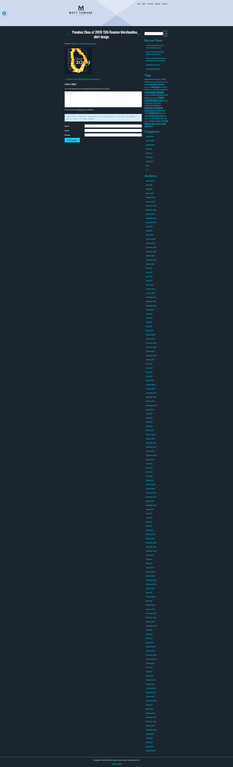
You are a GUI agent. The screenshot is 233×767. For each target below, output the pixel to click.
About (144, 4)
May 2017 (149, 522)
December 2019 (151, 393)
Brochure (147, 87)
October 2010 (150, 725)
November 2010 (151, 721)
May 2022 (149, 276)
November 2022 (151, 251)
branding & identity (156, 84)
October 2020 (150, 351)
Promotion (159, 116)
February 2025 (150, 197)
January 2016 (150, 576)
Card (161, 87)
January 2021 (150, 339)
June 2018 (149, 468)
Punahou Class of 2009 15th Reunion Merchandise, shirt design (105, 34)
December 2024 (151, 205)
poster (147, 116)
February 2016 (150, 572)
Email (67, 130)
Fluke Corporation (154, 99)
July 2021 (149, 314)
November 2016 (151, 547)
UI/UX (152, 121)
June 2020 (149, 368)
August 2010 (150, 734)
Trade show (163, 118)
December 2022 (151, 247)
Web (147, 165)
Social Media (155, 118)
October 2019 (150, 401)
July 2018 (149, 463)
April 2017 (149, 526)
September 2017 (151, 505)
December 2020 (151, 343)
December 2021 (151, 297)
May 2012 (149, 671)
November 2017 (151, 497)
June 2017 (149, 517)
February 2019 (150, 434)
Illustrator (149, 108)
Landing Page (160, 110)
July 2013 (149, 630)
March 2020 (150, 380)
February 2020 (150, 384)
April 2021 (149, 326)
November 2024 (151, 210)
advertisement (150, 79)
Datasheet (147, 95)
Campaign (155, 87)
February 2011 (150, 713)
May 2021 (149, 322)
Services (157, 4)
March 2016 (150, 567)
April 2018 (149, 476)
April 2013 (149, 638)
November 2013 (151, 617)
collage (151, 89)
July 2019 (149, 413)
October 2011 (150, 696)
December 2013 (151, 613)
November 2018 (151, 447)
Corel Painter (150, 140)
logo (146, 113)
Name (67, 126)
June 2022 (149, 272)
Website (67, 135)
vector (157, 121)
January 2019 (150, 438)
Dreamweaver (150, 145)
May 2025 (149, 185)
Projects (164, 4)
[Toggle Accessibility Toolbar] (4, 13)
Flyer (161, 100)
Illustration (157, 105)
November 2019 (151, 397)
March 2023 (150, 235)
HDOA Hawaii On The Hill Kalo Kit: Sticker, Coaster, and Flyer (156, 59)
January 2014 (150, 609)
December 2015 (151, 580)
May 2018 (149, 472)
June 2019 (149, 418)
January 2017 (150, 538)
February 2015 (150, 596)
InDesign (158, 107)
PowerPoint (149, 161)
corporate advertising (160, 89)
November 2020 (151, 347)
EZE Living (153, 98)
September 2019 (151, 405)
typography (147, 121)
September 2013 (151, 626)
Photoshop (153, 112)
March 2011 (149, 709)
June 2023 (149, 226)
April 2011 (149, 705)
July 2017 (149, 513)
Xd (152, 126)
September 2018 (151, 455)
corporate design (154, 92)
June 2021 (149, 318)
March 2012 (150, 676)
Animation (152, 81)
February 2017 (150, 534)
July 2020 (149, 364)
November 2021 (151, 301)
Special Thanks (117, 764)
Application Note (160, 82)
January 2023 (150, 243)
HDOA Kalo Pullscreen (153, 69)
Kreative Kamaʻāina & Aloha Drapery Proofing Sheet (155, 53)
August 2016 (150, 555)
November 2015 (151, 584)
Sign (150, 118)
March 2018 (150, 480)
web (162, 121)
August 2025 (150, 181)
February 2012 (150, 680)
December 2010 (151, 717)
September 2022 (151, 260)
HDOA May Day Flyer (153, 65)
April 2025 (149, 189)
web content (156, 124)
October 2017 (150, 501)
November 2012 (151, 659)
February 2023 (150, 239)
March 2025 (150, 193)
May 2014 (149, 601)
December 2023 (151, 222)
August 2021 (150, 309)
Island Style (150, 110)
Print (151, 115)
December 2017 (151, 492)
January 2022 (150, 293)
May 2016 (149, 563)
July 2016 (149, 559)
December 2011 (151, 688)
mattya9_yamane (91, 43)
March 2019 (150, 430)
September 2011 (151, 700)
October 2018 (150, 451)
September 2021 (151, 305)
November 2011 (151, 692)
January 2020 (150, 389)
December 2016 (151, 542)
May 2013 (149, 634)
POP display (163, 113)
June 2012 (149, 667)
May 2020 (149, 372)
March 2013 (150, 642)
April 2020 (149, 376)
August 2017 (150, 509)
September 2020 (151, 355)
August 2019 (150, 409)
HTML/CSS (148, 105)
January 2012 (150, 684)
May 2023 (149, 230)
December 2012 (151, 655)
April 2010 (149, 742)
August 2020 (150, 359)
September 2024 (151, 218)
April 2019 (149, 426)
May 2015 (149, 592)
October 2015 (150, 588)
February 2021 (150, 334)
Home (138, 4)
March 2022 (150, 285)
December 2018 (151, 443)
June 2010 (149, 738)
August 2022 (150, 264)
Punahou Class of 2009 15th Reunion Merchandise (82, 79)
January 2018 (150, 488)
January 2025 (150, 201)
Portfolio (150, 4)
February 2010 (150, 750)
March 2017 (150, 530)
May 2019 (149, 422)
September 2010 (151, 730)
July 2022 (149, 268)
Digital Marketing (157, 95)
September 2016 (151, 551)
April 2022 (149, 280)
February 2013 (150, 646)
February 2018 (150, 484)
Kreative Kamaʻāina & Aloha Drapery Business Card (155, 46)
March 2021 (150, 330)
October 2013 (150, 621)
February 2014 (150, 605)
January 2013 (150, 651)
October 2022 (150, 255)
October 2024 (150, 214)
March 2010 (150, 746)
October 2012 (150, 663)
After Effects (158, 79)
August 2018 (150, 459)
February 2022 (150, 289)
